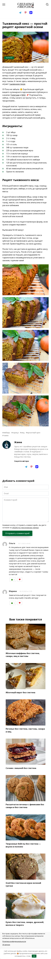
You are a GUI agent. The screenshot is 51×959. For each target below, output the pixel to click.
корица (16, 432)
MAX (23, 95)
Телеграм (14, 95)
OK (34, 956)
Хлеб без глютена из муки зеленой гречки (23, 884)
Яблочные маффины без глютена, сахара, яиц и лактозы (23, 654)
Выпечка (9, 58)
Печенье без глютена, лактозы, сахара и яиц (25, 730)
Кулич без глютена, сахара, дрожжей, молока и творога (25, 923)
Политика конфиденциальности (14, 941)
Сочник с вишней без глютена (21, 768)
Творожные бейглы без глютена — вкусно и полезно (23, 845)
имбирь (7, 432)
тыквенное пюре (17, 84)
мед (22, 432)
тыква (6, 435)
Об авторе (6, 945)
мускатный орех (33, 432)
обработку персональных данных (25, 527)
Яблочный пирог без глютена (20, 692)
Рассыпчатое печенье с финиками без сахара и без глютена (25, 806)
